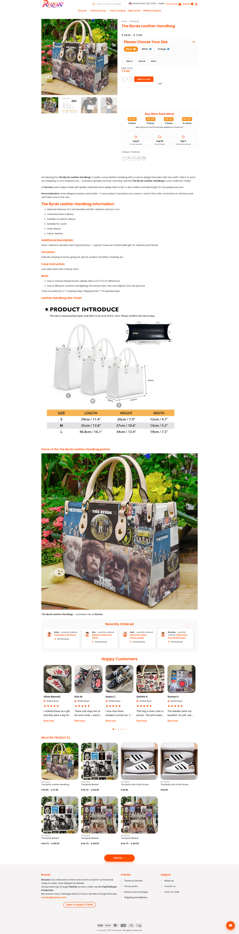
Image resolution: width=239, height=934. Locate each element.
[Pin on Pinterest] (139, 158)
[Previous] (46, 57)
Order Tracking (117, 10)
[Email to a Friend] (134, 158)
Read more (49, 720)
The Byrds (134, 21)
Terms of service (133, 880)
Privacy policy (131, 886)
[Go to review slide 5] (123, 729)
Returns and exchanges (136, 892)
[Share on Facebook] (124, 158)
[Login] (196, 4)
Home (124, 21)
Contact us (170, 886)
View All (118, 858)
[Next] (112, 57)
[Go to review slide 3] (118, 729)
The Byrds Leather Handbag (55, 784)
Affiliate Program (152, 10)
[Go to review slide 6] (125, 729)
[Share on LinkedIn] (144, 158)
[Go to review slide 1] (113, 729)
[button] (147, 3)
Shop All (82, 10)
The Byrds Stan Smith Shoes (135, 784)
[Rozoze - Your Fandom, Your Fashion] (55, 4)
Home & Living (97, 10)
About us (169, 880)
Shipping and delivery (135, 897)
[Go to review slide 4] (120, 729)
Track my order (171, 892)
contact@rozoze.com (53, 897)
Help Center (134, 10)
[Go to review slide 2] (115, 729)
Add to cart (144, 79)
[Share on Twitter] (129, 158)
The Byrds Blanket (90, 784)
